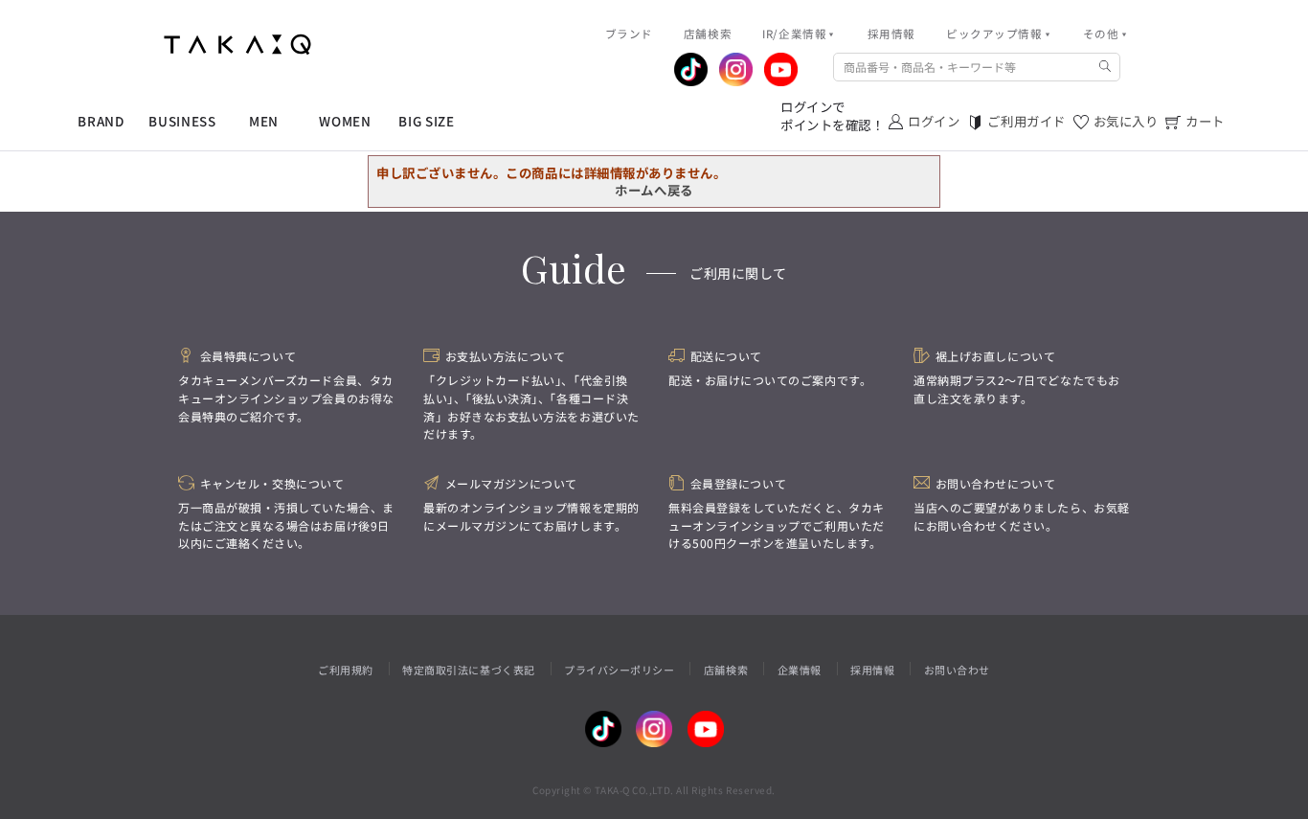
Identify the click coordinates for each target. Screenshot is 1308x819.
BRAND (101, 121)
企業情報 (800, 669)
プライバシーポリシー (619, 669)
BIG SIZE (426, 121)
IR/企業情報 (794, 33)
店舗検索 (726, 669)
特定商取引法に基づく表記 (468, 669)
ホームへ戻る (653, 189)
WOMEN (345, 121)
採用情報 (872, 669)
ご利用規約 (345, 669)
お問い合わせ (957, 669)
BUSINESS (181, 121)
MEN (264, 121)
